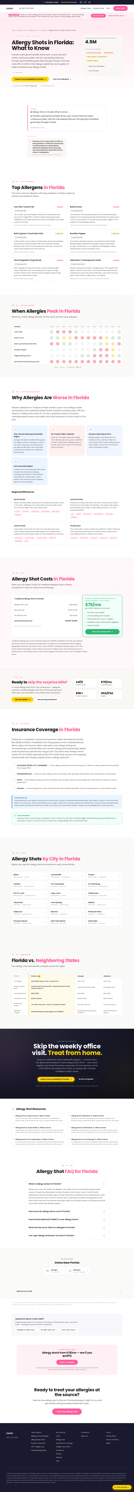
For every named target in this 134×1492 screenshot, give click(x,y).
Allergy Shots (33, 30)
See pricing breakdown (47, 699)
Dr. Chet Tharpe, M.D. (30, 86)
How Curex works (68, 1330)
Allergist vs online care (25, 1330)
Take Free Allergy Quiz (67, 1411)
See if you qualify (67, 1362)
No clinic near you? (48, 1330)
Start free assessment (101, 632)
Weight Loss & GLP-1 (63, 1447)
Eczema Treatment (38, 1443)
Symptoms (60, 1450)
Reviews (59, 1457)
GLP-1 (108, 8)
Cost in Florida (93, 71)
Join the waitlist (98, 16)
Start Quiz (120, 8)
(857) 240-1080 (26, 8)
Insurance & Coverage (64, 1443)
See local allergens (61, 79)
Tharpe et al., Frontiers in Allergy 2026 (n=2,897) (47, 154)
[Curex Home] (11, 8)
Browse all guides (86, 1079)
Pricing (58, 1454)
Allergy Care (86, 8)
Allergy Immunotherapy (39, 1436)
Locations (43, 30)
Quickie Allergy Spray (38, 1450)
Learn (14, 30)
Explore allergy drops (116, 16)
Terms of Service (112, 1440)
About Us (84, 1436)
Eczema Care (98, 8)
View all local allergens (96, 66)
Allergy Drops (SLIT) (38, 1440)
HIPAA (108, 1443)
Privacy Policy (111, 1436)
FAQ (57, 1461)
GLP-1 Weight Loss (37, 1447)
